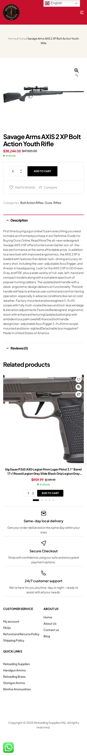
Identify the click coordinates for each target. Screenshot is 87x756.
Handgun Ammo (14, 670)
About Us (50, 623)
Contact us (51, 630)
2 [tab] (42, 500)
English (56, 3)
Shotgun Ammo (14, 683)
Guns (22, 38)
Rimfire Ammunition (17, 689)
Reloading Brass (14, 676)
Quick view (78, 387)
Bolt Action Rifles (32, 203)
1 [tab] (36, 500)
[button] (76, 72)
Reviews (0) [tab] (19, 348)
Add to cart (42, 171)
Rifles (57, 203)
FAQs (7, 628)
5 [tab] (53, 500)
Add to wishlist (25, 187)
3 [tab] (46, 500)
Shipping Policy (13, 640)
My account (11, 621)
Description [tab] (19, 220)
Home (12, 38)
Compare (50, 187)
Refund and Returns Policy (21, 634)
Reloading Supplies (16, 664)
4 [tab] (49, 500)
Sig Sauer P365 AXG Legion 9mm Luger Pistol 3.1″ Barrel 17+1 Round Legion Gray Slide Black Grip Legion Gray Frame (43, 473)
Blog (47, 636)
